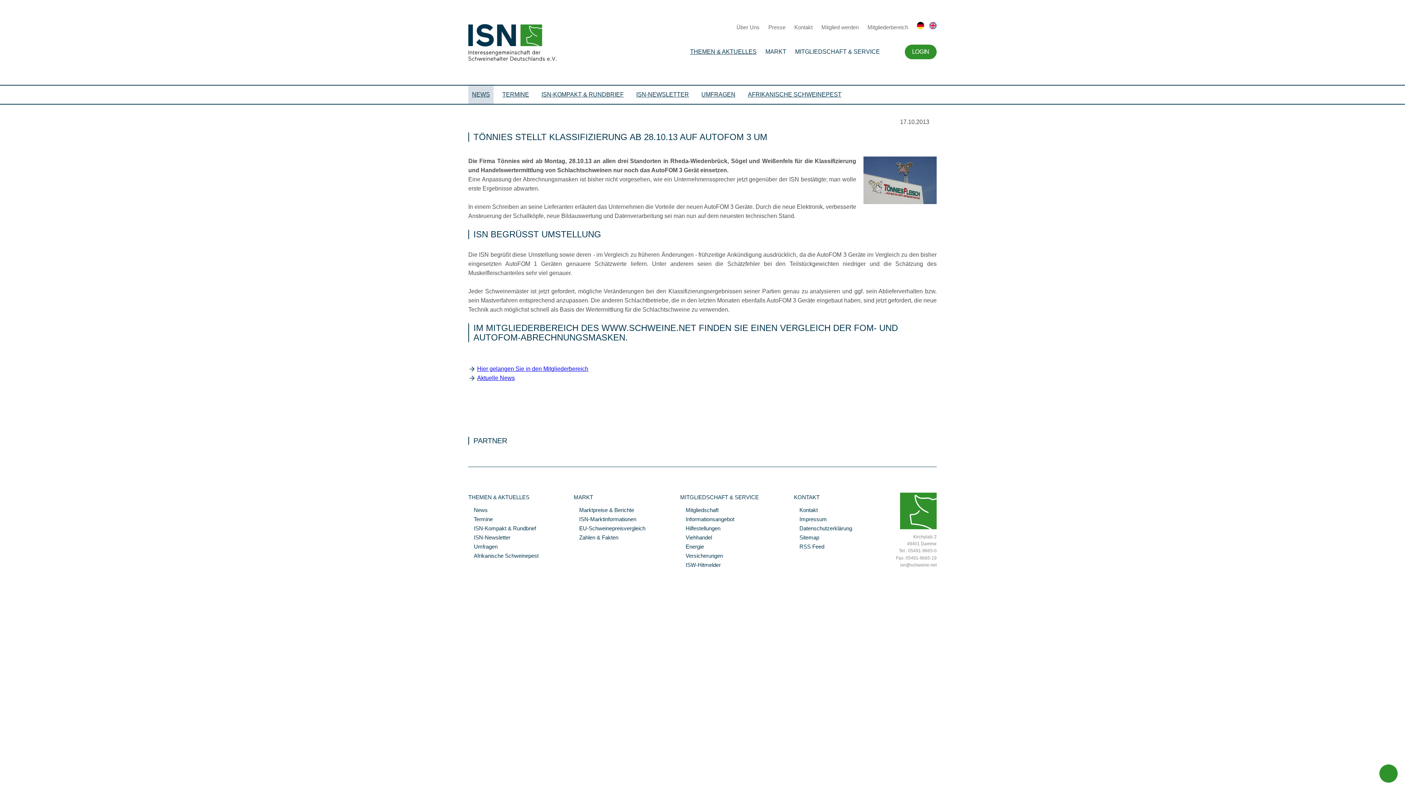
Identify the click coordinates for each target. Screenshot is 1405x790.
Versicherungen (701, 556)
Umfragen (718, 94)
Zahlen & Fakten (596, 538)
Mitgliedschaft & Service (837, 52)
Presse (777, 27)
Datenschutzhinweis (23, 755)
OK (3, 766)
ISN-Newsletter (662, 94)
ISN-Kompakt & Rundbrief (583, 94)
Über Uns (748, 27)
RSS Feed (809, 547)
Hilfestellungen (700, 529)
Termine (515, 94)
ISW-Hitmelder (700, 565)
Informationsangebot (707, 519)
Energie (692, 547)
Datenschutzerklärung (823, 529)
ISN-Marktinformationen (605, 519)
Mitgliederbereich (888, 27)
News (481, 94)
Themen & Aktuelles (723, 52)
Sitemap (806, 538)
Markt (775, 52)
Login (920, 52)
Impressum (810, 519)
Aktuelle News (496, 378)
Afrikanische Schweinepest (795, 94)
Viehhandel (696, 538)
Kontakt (803, 27)
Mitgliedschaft (699, 510)
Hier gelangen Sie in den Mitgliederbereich (532, 369)
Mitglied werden (840, 27)
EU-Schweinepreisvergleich (609, 529)
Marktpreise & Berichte (604, 510)
